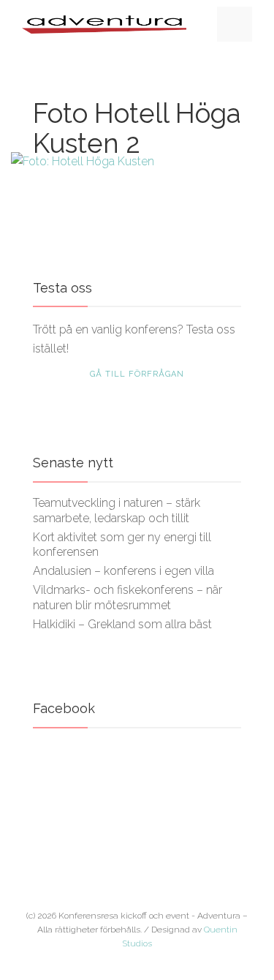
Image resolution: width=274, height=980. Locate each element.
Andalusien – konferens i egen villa (123, 571)
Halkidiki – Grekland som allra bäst (122, 624)
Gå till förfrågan (137, 374)
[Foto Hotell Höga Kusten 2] (137, 161)
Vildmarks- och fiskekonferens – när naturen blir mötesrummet (127, 597)
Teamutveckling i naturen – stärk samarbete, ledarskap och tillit (116, 510)
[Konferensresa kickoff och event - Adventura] (104, 24)
